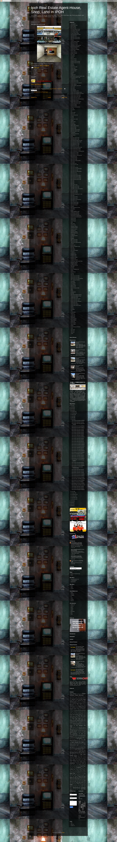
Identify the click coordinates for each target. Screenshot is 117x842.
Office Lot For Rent (74, 239)
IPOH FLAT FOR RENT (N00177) (77, 453)
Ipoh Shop (72, 195)
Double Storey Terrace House (76, 101)
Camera (72, 606)
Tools (72, 614)
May (73, 417)
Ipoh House (81, 739)
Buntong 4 (72, 65)
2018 (72, 505)
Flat (71, 111)
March (73, 414)
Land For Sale (80, 760)
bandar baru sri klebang (75, 49)
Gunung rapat (73, 124)
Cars (71, 612)
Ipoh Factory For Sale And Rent (76, 155)
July (73, 491)
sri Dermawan (73, 312)
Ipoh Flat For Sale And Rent (76, 160)
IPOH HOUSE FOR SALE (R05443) (78, 465)
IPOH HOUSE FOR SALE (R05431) (78, 436)
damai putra (73, 86)
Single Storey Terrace (79, 782)
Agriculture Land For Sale (75, 38)
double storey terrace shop (80, 719)
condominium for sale (74, 81)
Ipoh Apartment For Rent (75, 143)
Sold (71, 310)
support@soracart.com (75, 579)
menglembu (73, 234)
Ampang (84, 699)
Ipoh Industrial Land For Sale (76, 179)
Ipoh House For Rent (74, 167)
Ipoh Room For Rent (74, 192)
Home (49, 97)
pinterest (72, 600)
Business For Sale (74, 66)
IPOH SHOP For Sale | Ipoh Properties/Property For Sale (76, 556)
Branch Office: (80, 802)
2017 (72, 504)
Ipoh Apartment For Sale (75, 144)
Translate (78, 569)
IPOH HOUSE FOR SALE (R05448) (78, 474)
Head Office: (81, 793)
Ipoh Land (72, 183)
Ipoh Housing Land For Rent (76, 175)
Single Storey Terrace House (76, 305)
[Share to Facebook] (35, 90)
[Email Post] (64, 88)
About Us (72, 824)
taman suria (73, 321)
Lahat (72, 222)
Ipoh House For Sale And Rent (76, 171)
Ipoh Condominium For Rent (76, 148)
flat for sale (73, 113)
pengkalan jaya (73, 258)
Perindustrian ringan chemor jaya (76, 261)
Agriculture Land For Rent (75, 37)
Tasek (72, 328)
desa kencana (73, 89)
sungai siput (73, 314)
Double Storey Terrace (75, 100)
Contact (72, 588)
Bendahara (73, 56)
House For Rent (73, 127)
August (73, 492)
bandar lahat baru (74, 52)
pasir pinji (72, 247)
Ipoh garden (73, 161)
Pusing (72, 270)
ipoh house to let (74, 172)
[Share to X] (34, 90)
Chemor (72, 73)
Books (72, 607)
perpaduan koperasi (74, 262)
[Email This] (31, 90)
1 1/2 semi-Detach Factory (75, 29)
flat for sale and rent (74, 115)
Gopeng (72, 120)
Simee (72, 290)
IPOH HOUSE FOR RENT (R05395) (78, 420)
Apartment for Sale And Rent (76, 45)
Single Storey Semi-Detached (76, 301)
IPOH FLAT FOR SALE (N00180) (77, 481)
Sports (72, 610)
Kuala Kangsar (73, 220)
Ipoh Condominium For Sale (76, 149)
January (73, 411)
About (72, 587)
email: (80, 815)
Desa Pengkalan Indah (75, 90)
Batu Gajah (73, 54)
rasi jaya (72, 273)
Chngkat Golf (73, 74)
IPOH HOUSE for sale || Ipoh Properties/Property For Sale (76, 543)
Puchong (72, 267)
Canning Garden (73, 70)
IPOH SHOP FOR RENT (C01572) (78, 455)
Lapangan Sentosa (74, 231)
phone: (80, 810)
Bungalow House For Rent (75, 61)
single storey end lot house (75, 298)
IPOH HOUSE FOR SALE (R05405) (78, 483)
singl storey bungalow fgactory (76, 294)
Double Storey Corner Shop (75, 96)
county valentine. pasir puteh (76, 85)
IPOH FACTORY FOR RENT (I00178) (78, 484)
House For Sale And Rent (75, 129)
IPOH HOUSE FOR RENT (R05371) (78, 427)
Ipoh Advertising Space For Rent (76, 140)
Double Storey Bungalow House (76, 92)
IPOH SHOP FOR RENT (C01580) (78, 472)
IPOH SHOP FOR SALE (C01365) (78, 438)
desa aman (73, 88)
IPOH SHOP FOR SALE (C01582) (78, 486)
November (74, 497)
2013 (72, 408)
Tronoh (72, 333)
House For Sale (73, 128)
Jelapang (72, 206)
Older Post (64, 97)
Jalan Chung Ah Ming (74, 203)
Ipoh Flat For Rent (74, 157)
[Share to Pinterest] (36, 90)
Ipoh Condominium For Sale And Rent (77, 151)
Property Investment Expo (75, 573)
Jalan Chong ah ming (74, 202)
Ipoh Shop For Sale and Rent (76, 199)
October (73, 496)
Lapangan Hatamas (74, 226)
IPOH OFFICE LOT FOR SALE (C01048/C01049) (77, 467)
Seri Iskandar (73, 282)
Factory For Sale (74, 105)
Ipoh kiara (72, 182)
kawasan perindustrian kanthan (76, 216)
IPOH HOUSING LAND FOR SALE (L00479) (80, 647)
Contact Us (73, 825)
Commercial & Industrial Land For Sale (77, 76)
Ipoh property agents (74, 191)
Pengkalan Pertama (74, 259)
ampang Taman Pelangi (75, 41)
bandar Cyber (73, 50)
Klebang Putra (73, 219)
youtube (72, 599)
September (74, 494)
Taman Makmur (73, 320)
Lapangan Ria (73, 230)
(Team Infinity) (73, 26)
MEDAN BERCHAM (83, 762)
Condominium (73, 78)
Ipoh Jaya (72, 180)
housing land (73, 132)
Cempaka (72, 72)
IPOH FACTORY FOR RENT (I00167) (78, 478)
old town (72, 243)
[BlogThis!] (32, 90)
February (73, 413)
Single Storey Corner (74, 297)
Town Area (72, 332)
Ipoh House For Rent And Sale (76, 168)
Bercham (72, 57)
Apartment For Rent (74, 42)
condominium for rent (74, 80)
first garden (73, 109)
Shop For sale (73, 286)
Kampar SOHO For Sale (75, 211)
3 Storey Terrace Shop (75, 33)
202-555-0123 (73, 581)
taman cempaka (73, 318)
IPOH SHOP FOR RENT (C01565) (78, 432)
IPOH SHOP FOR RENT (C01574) (78, 463)
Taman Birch (73, 317)
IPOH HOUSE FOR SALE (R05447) (78, 475)
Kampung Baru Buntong (75, 214)
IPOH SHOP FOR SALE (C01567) (78, 435)
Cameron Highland (74, 69)
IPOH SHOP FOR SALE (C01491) (78, 439)
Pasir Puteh (73, 249)
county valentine (74, 84)
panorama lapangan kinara (75, 246)
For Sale (72, 117)
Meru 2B (84, 763)
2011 (72, 405)
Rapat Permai (73, 271)
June (73, 419)
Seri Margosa (73, 283)
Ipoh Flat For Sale (74, 159)
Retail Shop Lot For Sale (75, 277)
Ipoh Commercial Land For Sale (76, 147)
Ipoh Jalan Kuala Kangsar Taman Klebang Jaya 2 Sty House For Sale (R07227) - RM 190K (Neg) (77, 545)
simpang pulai (76, 778)
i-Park (72, 136)
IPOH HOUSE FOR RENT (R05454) (78, 489)
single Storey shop (74, 302)
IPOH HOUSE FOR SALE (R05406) (78, 480)
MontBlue (72, 238)
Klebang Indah (73, 218)
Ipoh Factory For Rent (74, 152)
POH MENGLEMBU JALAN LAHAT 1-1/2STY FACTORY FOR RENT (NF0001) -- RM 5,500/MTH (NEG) (77, 552)
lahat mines (73, 223)
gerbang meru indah (74, 119)
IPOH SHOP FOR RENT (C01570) (78, 447)
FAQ (71, 822)
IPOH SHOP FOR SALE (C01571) (78, 449)
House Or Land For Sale (75, 131)
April (73, 416)
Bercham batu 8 (73, 58)
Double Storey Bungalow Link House (77, 93)
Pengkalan (72, 251)
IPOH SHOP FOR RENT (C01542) (78, 422)
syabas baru (73, 316)
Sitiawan (81, 783)
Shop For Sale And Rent (81, 777)
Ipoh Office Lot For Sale (75, 187)
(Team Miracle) (73, 27)
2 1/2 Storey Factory (74, 31)
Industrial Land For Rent (75, 137)
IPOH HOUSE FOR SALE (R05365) (78, 426)
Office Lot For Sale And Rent (76, 242)
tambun (72, 325)
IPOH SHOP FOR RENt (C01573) (78, 462)
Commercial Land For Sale (75, 77)
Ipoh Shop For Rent (74, 196)
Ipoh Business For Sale (75, 145)
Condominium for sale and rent (76, 82)
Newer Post (34, 97)
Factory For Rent (74, 104)
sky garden (73, 309)
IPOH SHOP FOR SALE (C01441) (78, 456)
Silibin (72, 289)
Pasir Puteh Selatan (74, 250)
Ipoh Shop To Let (74, 200)
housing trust (73, 135)
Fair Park (72, 108)
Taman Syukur (73, 322)
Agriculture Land (73, 35)
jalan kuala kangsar (74, 204)
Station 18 (72, 313)
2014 (72, 410)
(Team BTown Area (74, 25)
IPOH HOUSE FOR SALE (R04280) (78, 477)
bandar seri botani (74, 53)
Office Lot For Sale (74, 241)
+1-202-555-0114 (74, 580)
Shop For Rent (73, 285)
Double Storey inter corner (75, 97)
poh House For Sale (74, 265)
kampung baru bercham (75, 212)
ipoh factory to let (74, 156)
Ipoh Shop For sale (74, 198)
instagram (72, 595)
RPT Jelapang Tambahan (75, 279)
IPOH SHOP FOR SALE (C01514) (78, 441)
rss (71, 596)
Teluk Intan (73, 330)
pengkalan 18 (73, 253)
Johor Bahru (73, 208)
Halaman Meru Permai (75, 125)
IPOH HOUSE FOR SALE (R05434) (78, 446)
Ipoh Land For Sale (74, 184)
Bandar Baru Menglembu (75, 46)
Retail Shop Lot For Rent (75, 275)
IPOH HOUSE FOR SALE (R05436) (78, 452)
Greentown (73, 123)
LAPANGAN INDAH (74, 227)
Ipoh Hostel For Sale (74, 164)
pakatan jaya (73, 245)
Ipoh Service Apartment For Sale (76, 194)
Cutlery (72, 608)
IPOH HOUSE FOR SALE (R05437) (78, 458)
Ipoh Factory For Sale (74, 153)
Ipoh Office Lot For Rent (75, 186)
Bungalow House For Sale (75, 62)
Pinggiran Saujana (74, 263)
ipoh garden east (74, 163)
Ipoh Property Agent (74, 190)
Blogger (63, 832)
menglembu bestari (74, 235)
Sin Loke (72, 293)
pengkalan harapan (74, 257)
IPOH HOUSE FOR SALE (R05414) (78, 450)
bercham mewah (74, 60)
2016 (72, 502)
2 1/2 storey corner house (75, 30)
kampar (72, 210)
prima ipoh (72, 266)
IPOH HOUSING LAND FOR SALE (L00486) (80, 670)
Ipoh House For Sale (78, 742)
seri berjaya (73, 281)
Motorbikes (73, 611)
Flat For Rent (73, 112)
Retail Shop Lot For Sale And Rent (77, 278)
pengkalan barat (73, 254)
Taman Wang (73, 324)
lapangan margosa (83, 761)
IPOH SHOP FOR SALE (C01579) (78, 471)
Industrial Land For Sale (75, 139)
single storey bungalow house (79, 779)
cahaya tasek (73, 68)
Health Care (73, 604)
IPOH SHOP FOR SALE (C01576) (78, 469)
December (74, 499)
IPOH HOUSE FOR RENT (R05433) (78, 444)
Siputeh (72, 306)
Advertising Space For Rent (75, 34)
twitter (72, 592)
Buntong (72, 64)
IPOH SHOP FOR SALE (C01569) (78, 429)
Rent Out (72, 274)
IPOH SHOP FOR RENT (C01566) (78, 433)
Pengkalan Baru (73, 255)
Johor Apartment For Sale (75, 207)
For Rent (72, 116)
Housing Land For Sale (75, 133)
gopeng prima (73, 121)
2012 (72, 407)
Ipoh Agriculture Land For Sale (76, 141)
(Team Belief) (73, 23)
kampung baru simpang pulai (76, 215)
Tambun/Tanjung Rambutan (75, 326)
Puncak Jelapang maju (75, 269)
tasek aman (73, 329)
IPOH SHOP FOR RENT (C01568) (78, 430)
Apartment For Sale (73, 701)
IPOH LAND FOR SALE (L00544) (76, 562)
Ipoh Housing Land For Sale (76, 176)
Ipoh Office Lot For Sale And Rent (77, 188)
